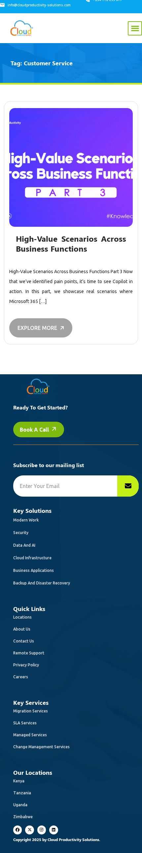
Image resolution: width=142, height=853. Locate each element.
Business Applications (33, 570)
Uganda (20, 805)
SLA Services (25, 723)
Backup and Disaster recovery (41, 583)
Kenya (18, 781)
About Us (21, 629)
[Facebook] (17, 829)
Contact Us (23, 641)
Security (20, 532)
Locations (22, 617)
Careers (20, 677)
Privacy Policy (26, 665)
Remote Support (28, 653)
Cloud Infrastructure (32, 558)
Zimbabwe (23, 817)
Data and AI (24, 545)
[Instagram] (41, 829)
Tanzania (22, 793)
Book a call (35, 430)
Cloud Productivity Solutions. (74, 839)
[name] (128, 486)
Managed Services (30, 735)
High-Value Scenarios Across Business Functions (71, 243)
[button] (135, 28)
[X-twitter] (29, 829)
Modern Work (26, 520)
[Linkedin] (53, 829)
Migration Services (30, 711)
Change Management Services (41, 747)
